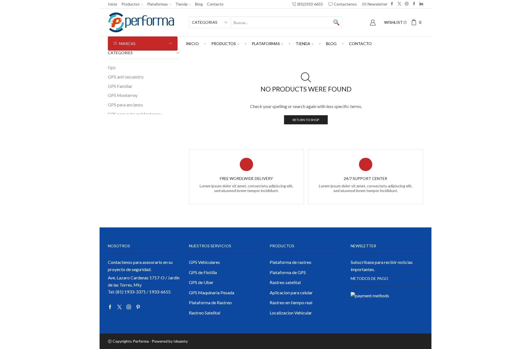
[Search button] (336, 22)
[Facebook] (392, 4)
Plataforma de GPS (288, 272)
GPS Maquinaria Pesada (211, 292)
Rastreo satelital (285, 282)
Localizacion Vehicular (291, 312)
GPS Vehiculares (204, 262)
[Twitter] (399, 4)
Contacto (215, 4)
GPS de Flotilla (203, 272)
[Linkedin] (421, 4)
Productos (130, 4)
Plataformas (157, 4)
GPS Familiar (120, 86)
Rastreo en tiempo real (291, 302)
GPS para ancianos (125, 104)
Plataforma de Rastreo (210, 302)
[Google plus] (414, 4)
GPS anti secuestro (126, 76)
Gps (112, 67)
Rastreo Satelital (204, 312)
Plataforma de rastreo (290, 262)
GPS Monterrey (122, 95)
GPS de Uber (201, 282)
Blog (199, 4)
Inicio (112, 4)
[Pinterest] (138, 307)
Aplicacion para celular (291, 292)
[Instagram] (406, 4)
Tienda (181, 4)
